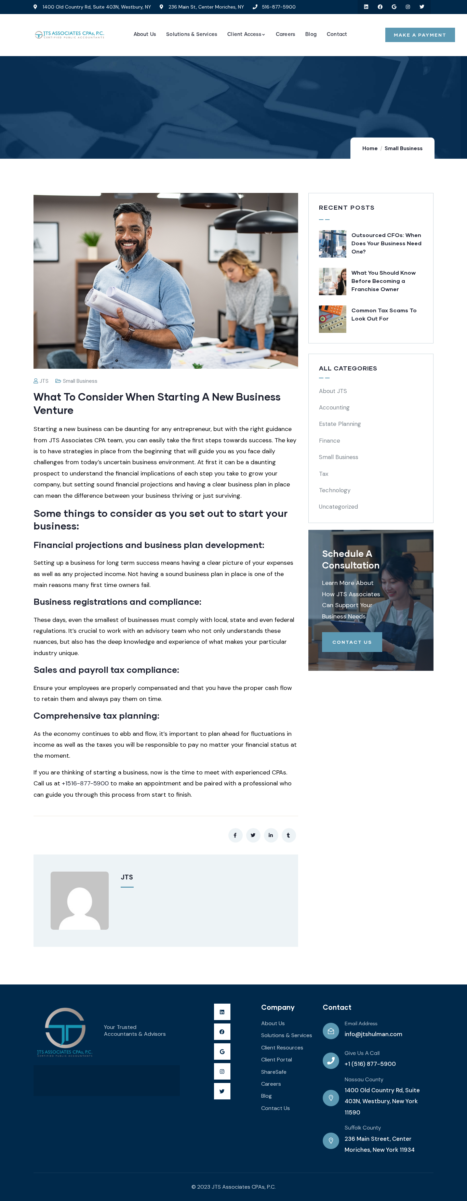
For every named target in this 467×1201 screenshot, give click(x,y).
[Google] (394, 7)
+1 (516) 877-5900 (370, 1064)
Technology (334, 490)
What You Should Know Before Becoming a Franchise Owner (383, 280)
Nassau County (364, 1079)
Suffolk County (363, 1128)
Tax (323, 474)
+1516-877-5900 (85, 783)
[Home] (69, 35)
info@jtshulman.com (373, 1034)
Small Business (404, 148)
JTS (44, 381)
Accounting (334, 407)
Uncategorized (338, 506)
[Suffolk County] (331, 1141)
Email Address (361, 1023)
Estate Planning (340, 424)
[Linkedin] (366, 7)
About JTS (333, 391)
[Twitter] (422, 7)
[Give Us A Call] (331, 1061)
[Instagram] (408, 7)
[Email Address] (331, 1031)
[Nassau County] (331, 1098)
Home (370, 148)
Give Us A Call (362, 1053)
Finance (329, 440)
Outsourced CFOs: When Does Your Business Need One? (386, 243)
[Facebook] (380, 7)
